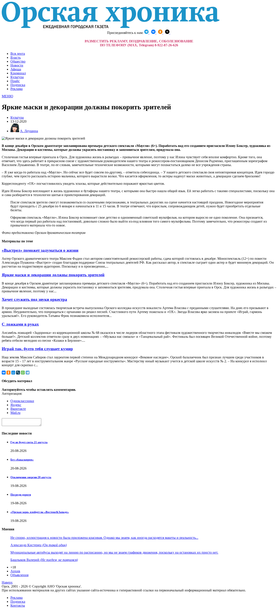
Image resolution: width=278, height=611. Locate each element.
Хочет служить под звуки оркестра (34, 299)
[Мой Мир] (13, 373)
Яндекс (15, 405)
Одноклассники (22, 401)
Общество (17, 61)
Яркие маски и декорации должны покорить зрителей (53, 275)
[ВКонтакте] (4, 373)
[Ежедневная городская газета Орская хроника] (110, 27)
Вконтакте (18, 409)
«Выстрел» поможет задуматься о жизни (40, 250)
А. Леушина (29, 131)
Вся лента (17, 53)
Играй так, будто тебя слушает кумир (37, 348)
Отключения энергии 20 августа (30, 477)
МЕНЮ (7, 96)
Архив (15, 571)
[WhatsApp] (23, 373)
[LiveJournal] (18, 373)
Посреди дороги (20, 494)
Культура (17, 77)
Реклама (16, 89)
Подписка (17, 85)
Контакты (17, 605)
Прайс (15, 81)
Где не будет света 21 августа (29, 442)
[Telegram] (28, 373)
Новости (16, 65)
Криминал (18, 73)
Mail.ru (15, 413)
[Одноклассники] (8, 373)
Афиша (15, 69)
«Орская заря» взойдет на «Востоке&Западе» (39, 512)
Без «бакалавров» (22, 459)
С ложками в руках (20, 324)
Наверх (7, 582)
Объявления (19, 575)
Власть (15, 57)
